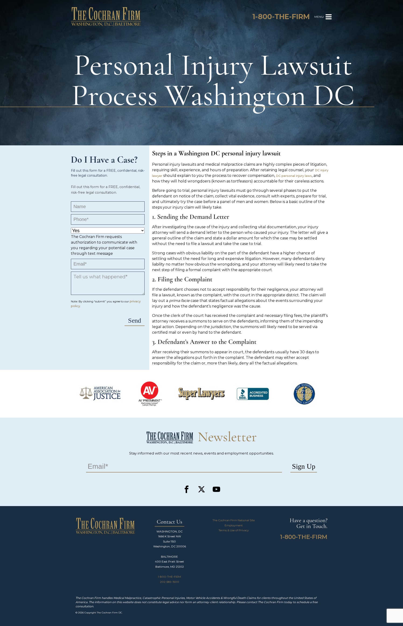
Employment (234, 525)
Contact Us (169, 522)
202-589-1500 (169, 582)
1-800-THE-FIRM (169, 576)
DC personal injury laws (294, 176)
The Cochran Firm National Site (233, 520)
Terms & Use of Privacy (234, 530)
